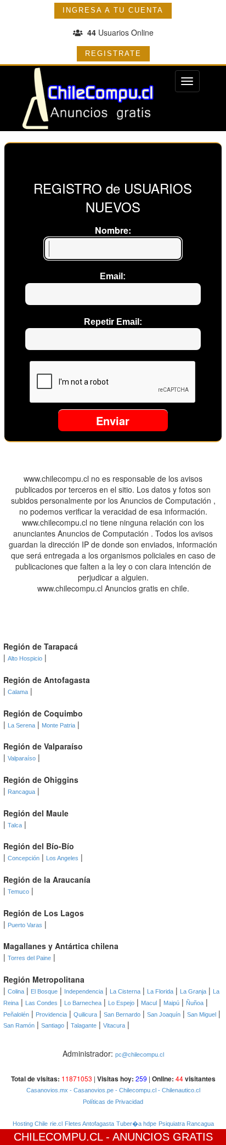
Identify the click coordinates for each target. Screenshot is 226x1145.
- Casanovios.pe (91, 1090)
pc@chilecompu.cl (139, 1054)
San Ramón (19, 1025)
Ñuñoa (195, 1003)
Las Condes (41, 1003)
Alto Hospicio (25, 658)
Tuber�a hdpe (136, 1123)
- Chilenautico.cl (178, 1090)
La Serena (21, 725)
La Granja (193, 991)
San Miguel (201, 1014)
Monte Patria (58, 725)
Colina (16, 991)
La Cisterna (125, 991)
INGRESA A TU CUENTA (113, 10)
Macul (149, 1003)
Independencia (83, 991)
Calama (18, 692)
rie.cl (56, 1123)
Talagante (84, 1025)
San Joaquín (163, 1014)
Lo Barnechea (82, 1003)
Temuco (18, 891)
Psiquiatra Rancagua (186, 1123)
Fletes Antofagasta (89, 1123)
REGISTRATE (113, 53)
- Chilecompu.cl (135, 1090)
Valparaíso (22, 758)
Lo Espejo (121, 1003)
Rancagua (21, 791)
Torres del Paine (29, 958)
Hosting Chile (30, 1123)
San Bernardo (122, 1014)
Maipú (171, 1003)
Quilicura (85, 1014)
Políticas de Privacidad (113, 1101)
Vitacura (114, 1025)
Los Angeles (62, 858)
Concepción (23, 858)
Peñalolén (16, 1014)
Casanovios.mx (47, 1090)
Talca (15, 825)
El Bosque (44, 991)
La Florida (160, 991)
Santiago (52, 1025)
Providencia (51, 1014)
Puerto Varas (25, 925)
